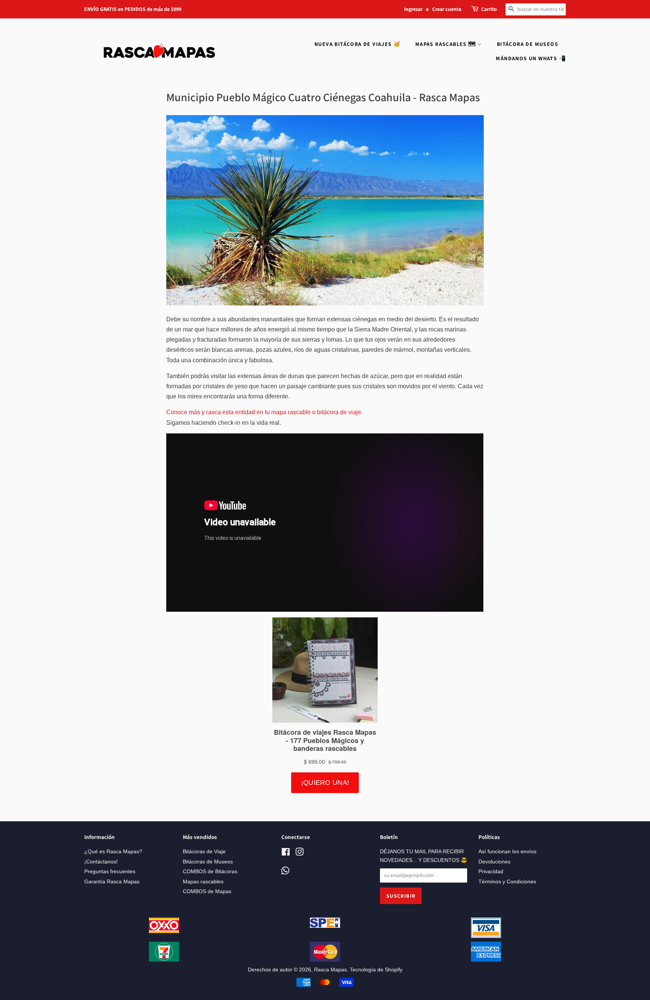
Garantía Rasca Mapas (112, 881)
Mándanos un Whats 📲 (531, 58)
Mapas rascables (203, 881)
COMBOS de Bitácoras (210, 871)
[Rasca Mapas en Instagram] (299, 853)
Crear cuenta (446, 9)
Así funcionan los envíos (507, 851)
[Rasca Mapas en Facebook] (285, 853)
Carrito (489, 9)
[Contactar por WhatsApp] (285, 871)
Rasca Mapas (330, 970)
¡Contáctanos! (101, 862)
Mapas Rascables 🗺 (446, 44)
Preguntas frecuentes (109, 871)
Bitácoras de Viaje (204, 851)
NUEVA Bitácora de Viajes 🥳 (357, 44)
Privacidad (490, 871)
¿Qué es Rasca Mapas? (113, 851)
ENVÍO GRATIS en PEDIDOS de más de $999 (132, 9)
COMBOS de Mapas (207, 891)
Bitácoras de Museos (208, 862)
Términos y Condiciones (507, 881)
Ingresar (413, 9)
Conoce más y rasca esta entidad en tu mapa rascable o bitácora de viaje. (264, 412)
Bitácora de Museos (527, 44)
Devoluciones (494, 862)
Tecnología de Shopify (376, 970)
